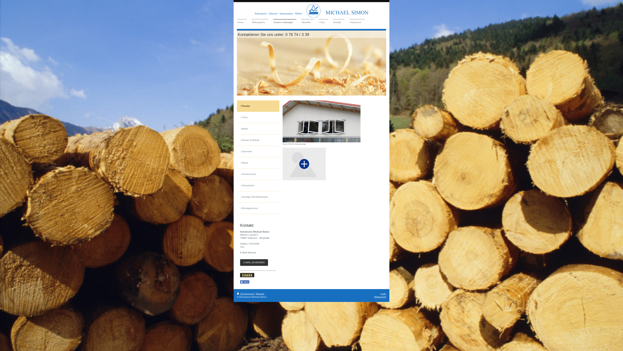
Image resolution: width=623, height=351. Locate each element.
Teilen (246, 282)
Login (383, 293)
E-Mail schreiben (254, 262)
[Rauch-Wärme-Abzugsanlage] (321, 121)
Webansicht (380, 297)
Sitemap (260, 293)
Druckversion (247, 293)
